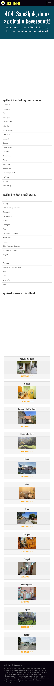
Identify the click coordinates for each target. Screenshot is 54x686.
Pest (4, 259)
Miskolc (6, 126)
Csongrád (6, 225)
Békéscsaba (7, 122)
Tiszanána (7, 156)
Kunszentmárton (9, 130)
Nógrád (5, 255)
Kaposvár (6, 109)
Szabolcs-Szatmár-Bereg (12, 267)
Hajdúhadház (7, 147)
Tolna (5, 272)
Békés (5, 220)
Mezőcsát (6, 164)
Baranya (6, 203)
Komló (5, 181)
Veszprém (6, 280)
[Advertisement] (27, 69)
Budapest (6, 105)
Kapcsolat (17, 665)
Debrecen (6, 152)
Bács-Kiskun (7, 216)
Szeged (6, 139)
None (5, 199)
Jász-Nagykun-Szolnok (11, 246)
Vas (4, 276)
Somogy (6, 263)
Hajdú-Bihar (7, 238)
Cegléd (5, 143)
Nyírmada (6, 177)
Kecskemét (7, 169)
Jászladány (7, 186)
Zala (4, 284)
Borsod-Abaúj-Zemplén (11, 208)
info (13, 3)
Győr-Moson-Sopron (10, 233)
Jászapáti (6, 117)
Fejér (5, 229)
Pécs (5, 160)
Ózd (4, 113)
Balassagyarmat (9, 173)
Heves (5, 242)
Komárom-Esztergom (10, 250)
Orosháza (6, 135)
